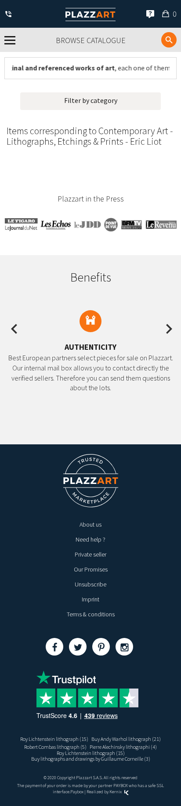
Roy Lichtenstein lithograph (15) (54, 739)
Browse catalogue (91, 40)
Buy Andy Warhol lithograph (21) (126, 739)
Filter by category (90, 100)
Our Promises (91, 569)
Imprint (90, 599)
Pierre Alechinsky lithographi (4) (123, 747)
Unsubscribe (90, 584)
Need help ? (90, 539)
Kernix (116, 792)
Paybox (76, 792)
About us (90, 524)
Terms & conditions (91, 614)
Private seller (90, 554)
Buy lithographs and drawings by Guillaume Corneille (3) (90, 758)
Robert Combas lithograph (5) (55, 747)
